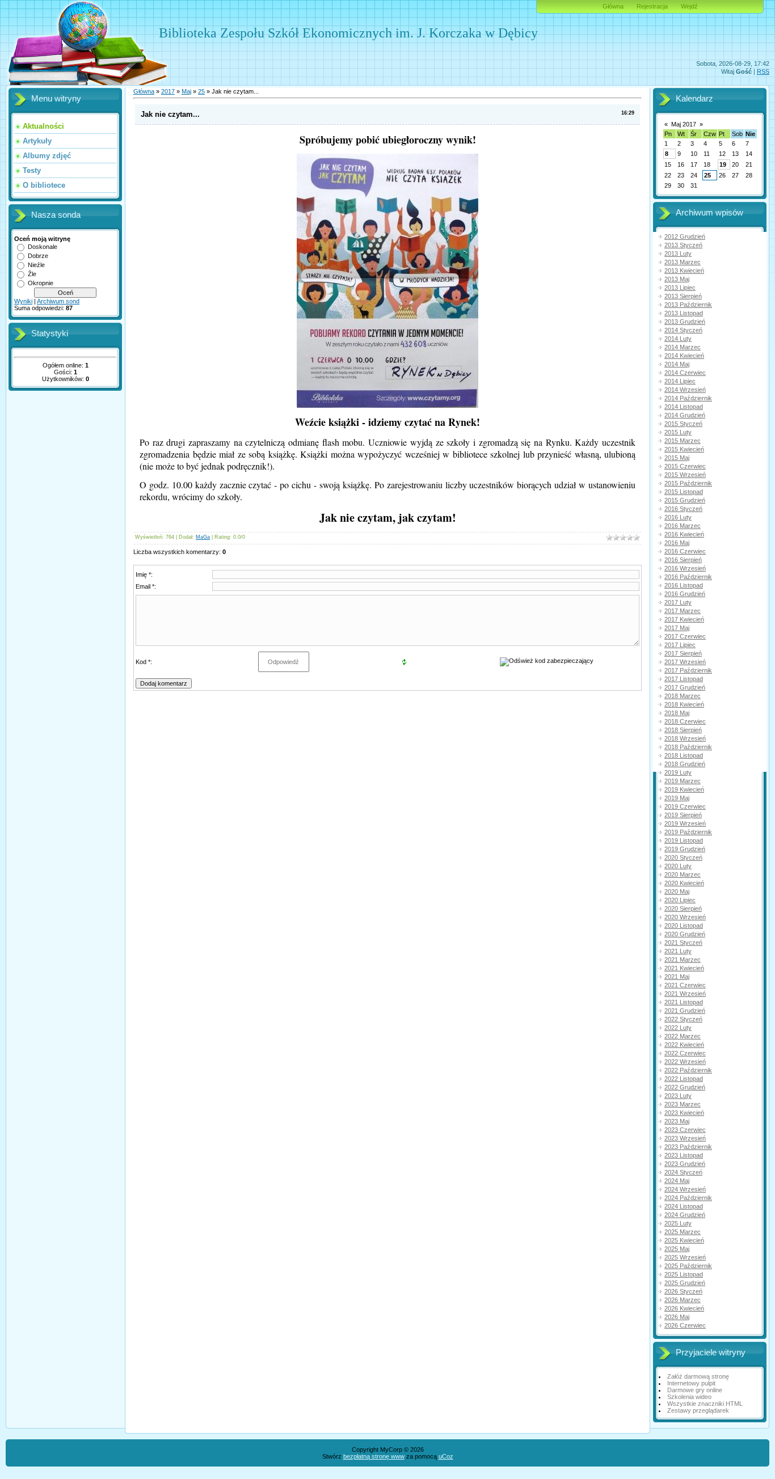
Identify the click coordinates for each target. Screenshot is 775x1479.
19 (722, 164)
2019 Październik (688, 832)
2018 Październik (688, 746)
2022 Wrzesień (685, 1061)
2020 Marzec (682, 874)
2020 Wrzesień (685, 917)
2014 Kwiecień (684, 355)
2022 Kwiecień (684, 1044)
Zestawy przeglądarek (698, 1410)
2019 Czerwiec (685, 806)
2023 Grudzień (684, 1163)
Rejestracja (652, 6)
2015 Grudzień (684, 500)
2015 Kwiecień (684, 449)
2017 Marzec (682, 610)
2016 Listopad (683, 585)
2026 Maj (676, 1316)
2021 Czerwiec (685, 985)
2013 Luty (678, 253)
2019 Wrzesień (685, 823)
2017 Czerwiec (685, 636)
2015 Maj (676, 457)
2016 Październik (688, 576)
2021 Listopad (683, 1002)
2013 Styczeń (683, 245)
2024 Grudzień (684, 1214)
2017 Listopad (683, 678)
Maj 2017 (683, 124)
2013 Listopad (683, 313)
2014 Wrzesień (685, 389)
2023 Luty (678, 1095)
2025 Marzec (682, 1231)
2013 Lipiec (680, 287)
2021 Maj (676, 976)
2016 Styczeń (683, 508)
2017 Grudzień (684, 687)
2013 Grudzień (684, 321)
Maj (186, 91)
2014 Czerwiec (685, 372)
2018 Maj (676, 712)
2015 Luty (678, 432)
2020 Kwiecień (684, 883)
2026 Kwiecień (684, 1308)
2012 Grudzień (684, 236)
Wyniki (23, 301)
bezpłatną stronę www (374, 1456)
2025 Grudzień (684, 1282)
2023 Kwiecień (684, 1112)
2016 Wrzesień (685, 568)
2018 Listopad (683, 755)
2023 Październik (688, 1146)
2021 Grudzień (684, 1010)
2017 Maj (676, 627)
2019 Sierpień (683, 815)
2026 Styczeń (683, 1291)
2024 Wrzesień (685, 1189)
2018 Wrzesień (685, 738)
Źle (32, 274)
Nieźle (36, 264)
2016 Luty (678, 517)
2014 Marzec (682, 347)
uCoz (446, 1456)
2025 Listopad (683, 1274)
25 (201, 91)
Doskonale (42, 246)
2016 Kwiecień (684, 534)
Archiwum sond (58, 301)
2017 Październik (688, 670)
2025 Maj (676, 1248)
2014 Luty (678, 338)
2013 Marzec (682, 262)
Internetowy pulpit (691, 1383)
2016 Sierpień (683, 559)
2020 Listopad (683, 925)
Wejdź (689, 6)
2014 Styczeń (683, 330)
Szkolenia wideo (689, 1396)
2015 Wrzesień (685, 474)
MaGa (203, 537)
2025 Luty (678, 1223)
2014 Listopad (683, 406)
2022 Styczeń (683, 1019)
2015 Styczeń (683, 423)
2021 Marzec (682, 959)
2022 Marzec (682, 1036)
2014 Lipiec (680, 381)
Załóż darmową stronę (698, 1376)
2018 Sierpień (683, 729)
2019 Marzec (682, 780)
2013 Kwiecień (684, 270)
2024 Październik (688, 1197)
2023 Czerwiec (685, 1129)
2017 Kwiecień (684, 619)
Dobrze (38, 255)
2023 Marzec (682, 1104)
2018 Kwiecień (684, 704)
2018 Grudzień (684, 763)
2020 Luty (678, 866)
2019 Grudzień (684, 849)
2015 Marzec (682, 440)
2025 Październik (688, 1265)
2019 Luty (678, 772)
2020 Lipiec (680, 900)
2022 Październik (688, 1070)
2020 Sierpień (683, 908)
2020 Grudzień (684, 934)
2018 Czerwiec (685, 721)
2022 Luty (678, 1027)
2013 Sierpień (683, 296)
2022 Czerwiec (685, 1053)
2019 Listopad (683, 840)
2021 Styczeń (683, 942)
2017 (168, 91)
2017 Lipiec (680, 644)
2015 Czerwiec (685, 466)
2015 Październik (688, 483)
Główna (613, 6)
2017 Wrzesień (685, 661)
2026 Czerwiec (685, 1325)
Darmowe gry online (694, 1390)
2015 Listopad (683, 491)
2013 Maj (676, 279)
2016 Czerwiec (685, 551)
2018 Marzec (682, 695)
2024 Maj (676, 1180)
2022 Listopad (683, 1078)
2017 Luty (678, 602)
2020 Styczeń (683, 857)
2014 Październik (688, 398)
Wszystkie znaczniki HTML (705, 1403)
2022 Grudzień (684, 1087)
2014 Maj (676, 364)
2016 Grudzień (684, 593)
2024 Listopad (683, 1206)
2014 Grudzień (684, 415)
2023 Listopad (683, 1155)
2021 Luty (678, 951)
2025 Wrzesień (685, 1257)
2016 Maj (676, 542)
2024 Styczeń (683, 1172)
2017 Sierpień (683, 653)
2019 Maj (676, 798)
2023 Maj (676, 1121)
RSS (763, 71)
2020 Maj (676, 891)
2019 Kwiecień (684, 789)
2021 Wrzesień (685, 993)
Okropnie (40, 283)
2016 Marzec (682, 525)
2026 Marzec (682, 1299)
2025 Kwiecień (684, 1240)
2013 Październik (688, 304)
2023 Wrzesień (685, 1138)
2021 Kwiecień (684, 968)
